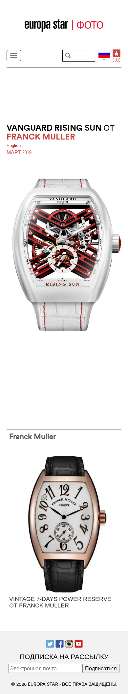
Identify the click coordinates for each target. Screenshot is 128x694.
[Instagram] (69, 643)
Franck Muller (32, 436)
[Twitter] (50, 643)
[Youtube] (79, 643)
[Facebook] (59, 643)
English (14, 145)
